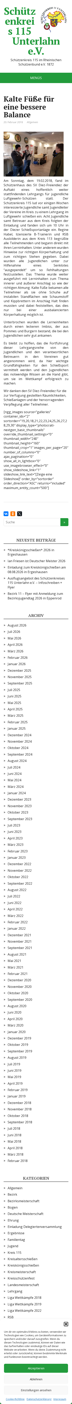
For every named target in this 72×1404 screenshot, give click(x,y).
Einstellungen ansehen (36, 1390)
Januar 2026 (17, 664)
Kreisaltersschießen (22, 1259)
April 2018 (15, 1148)
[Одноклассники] (12, 513)
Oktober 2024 (18, 748)
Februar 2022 (18, 922)
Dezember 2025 (19, 670)
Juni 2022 (14, 903)
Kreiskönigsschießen (23, 1265)
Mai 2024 (14, 780)
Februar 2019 (18, 1090)
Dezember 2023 (19, 799)
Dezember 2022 (19, 864)
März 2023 (15, 844)
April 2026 (15, 644)
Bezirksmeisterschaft (23, 1201)
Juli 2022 (14, 896)
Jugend (13, 1246)
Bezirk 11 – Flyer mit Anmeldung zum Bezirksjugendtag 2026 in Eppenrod (35, 595)
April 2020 (15, 1019)
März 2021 (15, 967)
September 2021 (20, 948)
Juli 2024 (14, 767)
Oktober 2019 (18, 1044)
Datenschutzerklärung (39, 1399)
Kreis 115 (14, 1252)
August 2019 (17, 1057)
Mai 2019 (14, 1077)
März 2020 (15, 1025)
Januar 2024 (17, 793)
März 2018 (15, 1154)
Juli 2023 (14, 825)
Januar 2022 (17, 928)
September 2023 (20, 819)
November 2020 (20, 986)
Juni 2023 (14, 831)
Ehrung (13, 1220)
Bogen (13, 1207)
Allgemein (32, 122)
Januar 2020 (17, 1032)
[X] (19, 513)
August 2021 (17, 954)
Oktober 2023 (18, 812)
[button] (66, 1324)
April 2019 (15, 1083)
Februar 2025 (18, 722)
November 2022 (20, 870)
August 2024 (17, 761)
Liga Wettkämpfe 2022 (24, 1310)
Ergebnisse (16, 1233)
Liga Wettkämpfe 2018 (24, 1297)
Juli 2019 (14, 1064)
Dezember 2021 (19, 935)
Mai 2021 (14, 961)
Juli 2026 (14, 631)
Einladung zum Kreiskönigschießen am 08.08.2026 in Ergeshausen (37, 569)
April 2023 (15, 838)
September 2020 (20, 999)
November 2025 (20, 677)
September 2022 (20, 883)
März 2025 (15, 715)
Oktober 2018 (18, 1116)
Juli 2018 (14, 1128)
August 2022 (17, 890)
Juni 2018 (14, 1135)
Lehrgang (15, 1291)
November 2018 (20, 1109)
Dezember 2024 (19, 735)
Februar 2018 (18, 1161)
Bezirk (12, 1194)
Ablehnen (36, 1379)
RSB (11, 1317)
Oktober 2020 (18, 993)
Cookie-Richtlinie (15, 1399)
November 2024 (20, 741)
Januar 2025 (17, 728)
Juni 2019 (14, 1070)
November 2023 (20, 806)
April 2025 (15, 709)
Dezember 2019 (19, 1038)
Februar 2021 (18, 974)
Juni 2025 (14, 696)
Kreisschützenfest (21, 1278)
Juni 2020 (14, 1012)
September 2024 (20, 754)
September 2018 (20, 1122)
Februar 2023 (18, 851)
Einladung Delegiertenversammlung (35, 1227)
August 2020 (17, 1006)
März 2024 (15, 786)
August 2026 (17, 625)
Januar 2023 (17, 857)
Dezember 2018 (19, 1103)
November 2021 (20, 941)
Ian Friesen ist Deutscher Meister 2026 (36, 561)
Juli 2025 (14, 690)
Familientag (16, 1239)
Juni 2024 (14, 774)
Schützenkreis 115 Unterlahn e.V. (32, 31)
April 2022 (15, 909)
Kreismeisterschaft (22, 1272)
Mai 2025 (14, 703)
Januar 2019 (17, 1096)
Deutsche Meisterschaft (25, 1214)
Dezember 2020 (19, 980)
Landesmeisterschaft (23, 1285)
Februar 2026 (18, 657)
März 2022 (15, 916)
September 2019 (20, 1051)
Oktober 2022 (18, 877)
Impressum (59, 1399)
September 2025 (20, 683)
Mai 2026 (14, 638)
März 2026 (15, 651)
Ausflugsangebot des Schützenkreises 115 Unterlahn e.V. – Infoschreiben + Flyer (36, 582)
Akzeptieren (36, 1368)
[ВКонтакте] (6, 513)
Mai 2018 (14, 1141)
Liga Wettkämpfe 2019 (24, 1304)
